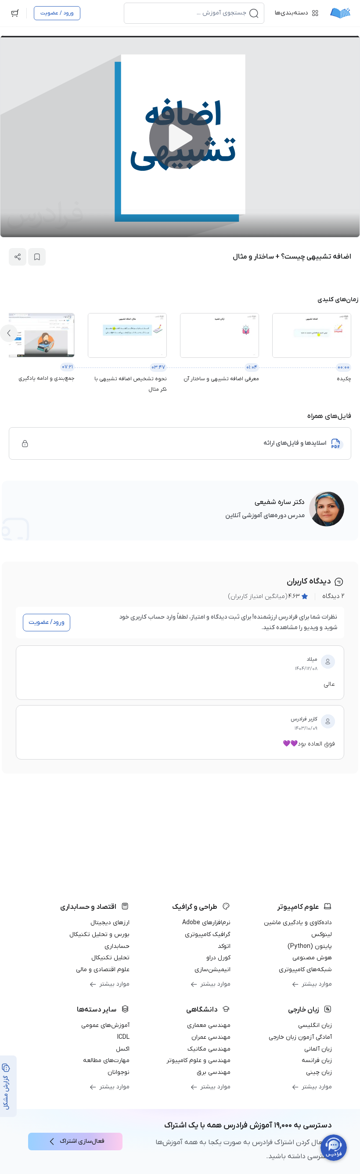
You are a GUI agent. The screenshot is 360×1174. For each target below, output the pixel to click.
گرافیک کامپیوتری (207, 934)
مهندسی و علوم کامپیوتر (198, 1060)
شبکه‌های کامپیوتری (305, 969)
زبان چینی (319, 1072)
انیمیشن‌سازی (212, 969)
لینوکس (321, 934)
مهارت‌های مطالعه (106, 1060)
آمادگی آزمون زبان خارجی (300, 1037)
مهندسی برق (213, 1072)
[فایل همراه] (25, 443)
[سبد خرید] (15, 13)
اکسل (123, 1049)
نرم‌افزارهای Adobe (206, 922)
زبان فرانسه (317, 1060)
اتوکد (224, 946)
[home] (340, 13)
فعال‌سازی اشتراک (82, 1141)
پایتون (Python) (310, 946)
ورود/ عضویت (47, 622)
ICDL (123, 1037)
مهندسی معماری (208, 1025)
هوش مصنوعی (312, 958)
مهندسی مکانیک (208, 1049)
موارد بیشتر (317, 984)
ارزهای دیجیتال (110, 922)
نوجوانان (119, 1072)
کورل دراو (218, 958)
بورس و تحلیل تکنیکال (99, 934)
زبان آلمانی (318, 1049)
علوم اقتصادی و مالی (103, 969)
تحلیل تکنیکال (110, 958)
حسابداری (117, 946)
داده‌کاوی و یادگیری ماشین (298, 922)
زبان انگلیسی (315, 1025)
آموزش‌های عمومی (105, 1025)
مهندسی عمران (210, 1037)
